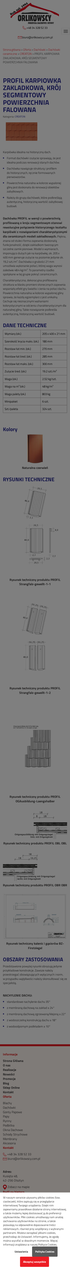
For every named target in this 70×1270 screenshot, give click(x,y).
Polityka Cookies (44, 1251)
